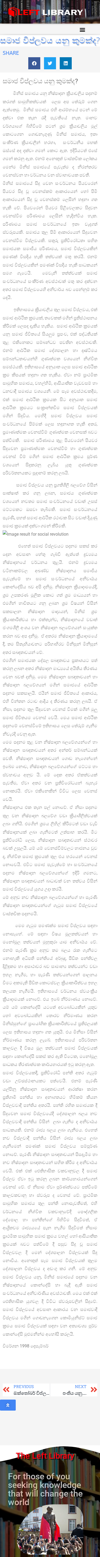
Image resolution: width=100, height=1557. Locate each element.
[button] (82, 29)
